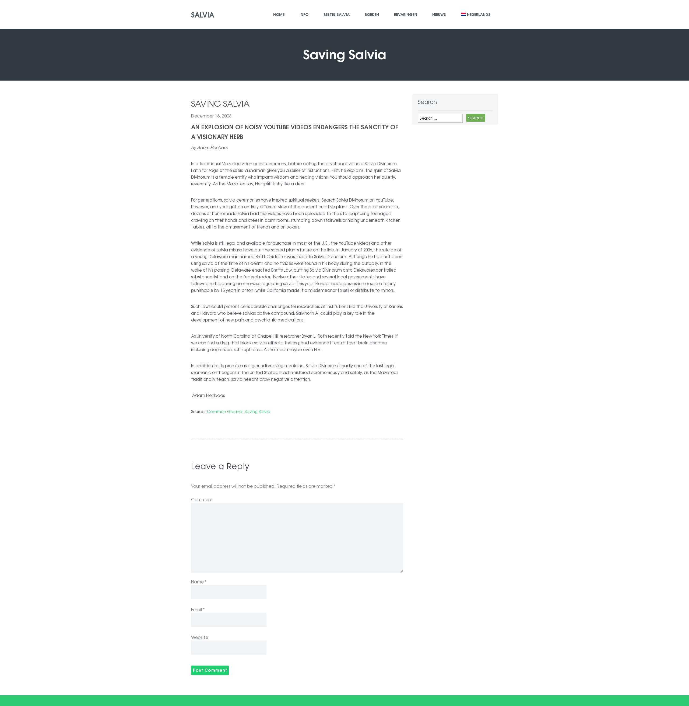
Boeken (372, 14)
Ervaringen (405, 14)
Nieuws (439, 14)
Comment (202, 499)
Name (199, 581)
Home (278, 14)
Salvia (202, 14)
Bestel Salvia (337, 14)
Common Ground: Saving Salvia (238, 411)
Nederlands (478, 14)
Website (199, 637)
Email (198, 609)
